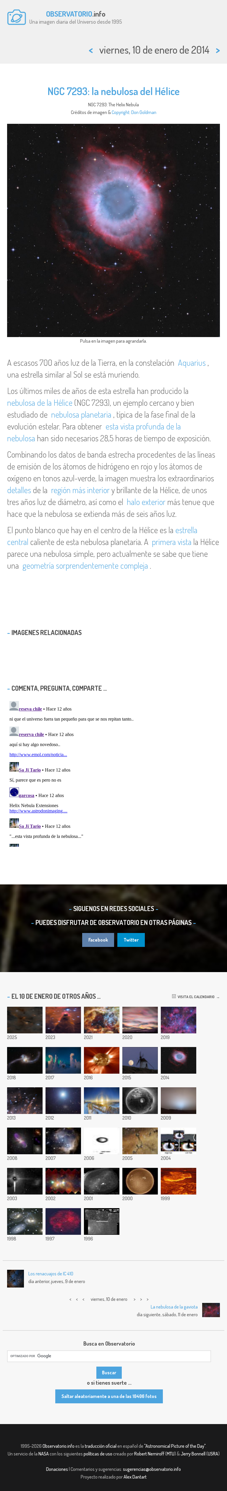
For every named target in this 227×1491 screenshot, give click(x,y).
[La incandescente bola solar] (140, 1181)
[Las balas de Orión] (25, 1100)
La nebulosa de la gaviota (174, 1307)
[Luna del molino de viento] (140, 1060)
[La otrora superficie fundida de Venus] (178, 1181)
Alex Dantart (135, 1477)
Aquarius (192, 362)
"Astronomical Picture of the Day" (174, 1446)
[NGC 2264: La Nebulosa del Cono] (63, 1020)
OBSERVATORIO (69, 13)
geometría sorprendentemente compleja (85, 565)
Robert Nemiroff (149, 1454)
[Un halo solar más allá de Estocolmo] (101, 1100)
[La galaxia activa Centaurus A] (25, 1141)
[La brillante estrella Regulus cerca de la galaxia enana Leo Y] (63, 1100)
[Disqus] (113, 773)
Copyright (120, 112)
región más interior (80, 490)
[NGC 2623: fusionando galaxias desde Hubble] (25, 1060)
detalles (19, 490)
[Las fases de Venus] (101, 1141)
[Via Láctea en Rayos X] (63, 1181)
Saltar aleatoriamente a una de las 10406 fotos (109, 1396)
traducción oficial (100, 1446)
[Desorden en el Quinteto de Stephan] (25, 1221)
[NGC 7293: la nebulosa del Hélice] (178, 1060)
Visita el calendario (195, 996)
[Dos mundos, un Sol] (178, 1141)
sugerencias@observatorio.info (152, 1469)
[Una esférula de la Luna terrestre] (140, 1100)
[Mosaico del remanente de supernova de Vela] (178, 1020)
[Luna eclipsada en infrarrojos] (63, 1221)
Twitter (131, 940)
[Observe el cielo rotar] (101, 1181)
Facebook (98, 940)
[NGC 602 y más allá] (63, 1141)
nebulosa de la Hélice (39, 402)
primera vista (172, 541)
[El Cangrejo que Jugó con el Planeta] (25, 1181)
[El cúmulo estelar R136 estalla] (101, 1020)
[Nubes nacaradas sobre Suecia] (140, 1020)
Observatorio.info (58, 1446)
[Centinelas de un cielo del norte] (63, 1060)
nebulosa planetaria (81, 414)
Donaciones (57, 1469)
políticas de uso (98, 1454)
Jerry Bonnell (193, 1454)
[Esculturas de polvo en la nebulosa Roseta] (140, 1141)
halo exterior (146, 501)
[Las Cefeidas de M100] (101, 1221)
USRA (213, 1454)
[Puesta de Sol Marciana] (178, 1100)
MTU (170, 1454)
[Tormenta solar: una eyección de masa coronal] (101, 1060)
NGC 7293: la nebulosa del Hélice (114, 90)
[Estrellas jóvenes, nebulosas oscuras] (25, 1020)
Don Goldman (143, 112)
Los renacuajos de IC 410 (50, 1274)
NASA (43, 1454)
